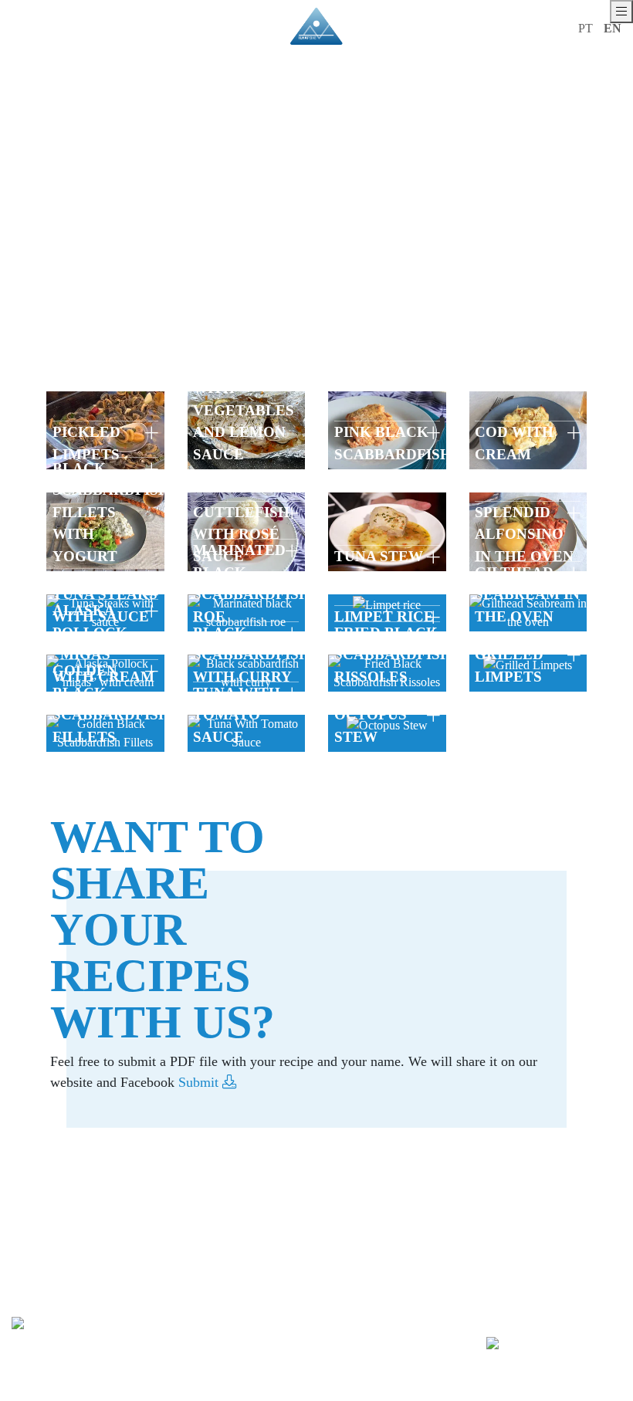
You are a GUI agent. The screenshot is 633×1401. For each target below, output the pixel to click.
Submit (200, 1082)
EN (612, 28)
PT (585, 28)
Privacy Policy (139, 1394)
